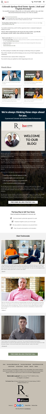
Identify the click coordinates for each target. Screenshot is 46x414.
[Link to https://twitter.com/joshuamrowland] (22, 405)
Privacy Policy (27, 405)
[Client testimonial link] (23, 251)
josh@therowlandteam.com (23, 382)
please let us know (36, 372)
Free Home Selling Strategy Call (23, 202)
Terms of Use (34, 405)
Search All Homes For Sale (9, 45)
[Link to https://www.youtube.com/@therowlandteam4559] (15, 405)
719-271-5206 (37, 2)
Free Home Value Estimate (13, 41)
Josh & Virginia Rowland (12, 16)
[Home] (4, 2)
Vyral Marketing (27, 408)
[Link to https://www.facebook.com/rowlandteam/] (18, 405)
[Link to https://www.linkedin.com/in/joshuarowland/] (20, 405)
